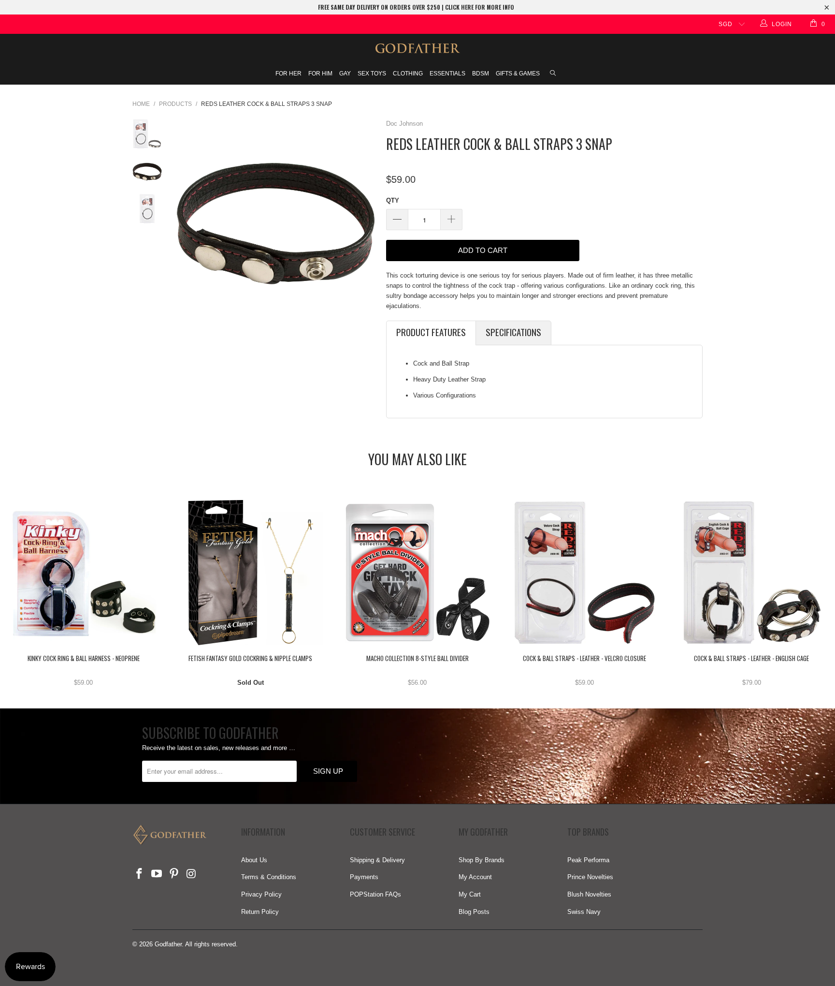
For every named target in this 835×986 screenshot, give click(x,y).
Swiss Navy (584, 911)
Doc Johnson (404, 123)
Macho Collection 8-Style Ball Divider (417, 572)
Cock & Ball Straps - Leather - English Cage (751, 572)
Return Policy (260, 911)
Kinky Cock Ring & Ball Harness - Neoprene (83, 572)
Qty (392, 200)
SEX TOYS (372, 73)
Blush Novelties (589, 894)
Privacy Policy (261, 894)
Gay (345, 73)
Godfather (168, 944)
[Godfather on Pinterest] (174, 874)
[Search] (553, 74)
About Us (254, 860)
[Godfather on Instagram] (191, 874)
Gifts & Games (518, 73)
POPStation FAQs (375, 894)
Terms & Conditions (268, 877)
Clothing (408, 73)
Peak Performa (588, 860)
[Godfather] (417, 48)
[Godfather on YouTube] (157, 874)
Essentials (447, 73)
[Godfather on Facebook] (139, 874)
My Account (475, 877)
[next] (366, 220)
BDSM (480, 73)
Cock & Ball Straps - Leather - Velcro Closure (585, 572)
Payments (364, 877)
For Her (288, 73)
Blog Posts (474, 911)
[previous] (184, 220)
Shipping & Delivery (377, 860)
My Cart (470, 894)
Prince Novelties (590, 877)
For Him (320, 73)
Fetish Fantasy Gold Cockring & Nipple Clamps (251, 572)
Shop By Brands (481, 860)
